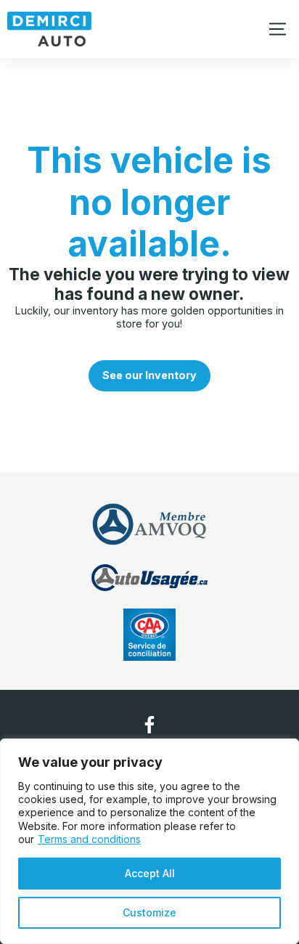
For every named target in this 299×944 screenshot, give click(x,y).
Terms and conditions (89, 839)
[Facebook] (149, 724)
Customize (149, 912)
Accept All (150, 873)
